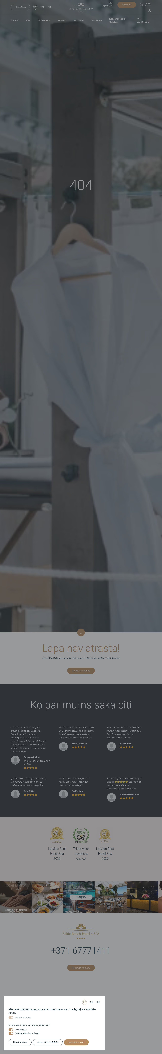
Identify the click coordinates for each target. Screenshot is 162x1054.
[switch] (11, 1029)
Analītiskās (21, 1029)
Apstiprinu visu (76, 1042)
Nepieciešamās (23, 1017)
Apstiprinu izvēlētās (47, 1042)
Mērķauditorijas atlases (27, 1033)
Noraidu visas (20, 1042)
